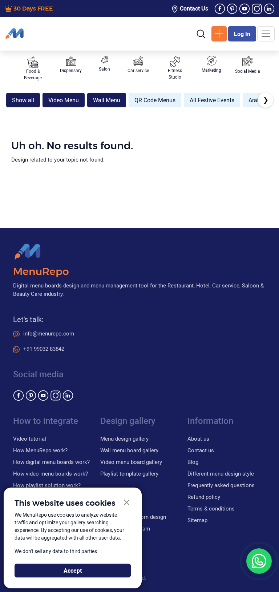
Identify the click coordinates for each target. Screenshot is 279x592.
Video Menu (63, 100)
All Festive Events (212, 100)
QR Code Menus (154, 100)
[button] (201, 33)
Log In (242, 34)
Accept (73, 571)
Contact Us (193, 8)
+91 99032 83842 (43, 348)
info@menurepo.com (48, 333)
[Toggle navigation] (266, 33)
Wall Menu (106, 100)
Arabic (256, 100)
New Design (219, 33)
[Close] (127, 502)
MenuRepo (41, 272)
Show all (23, 100)
